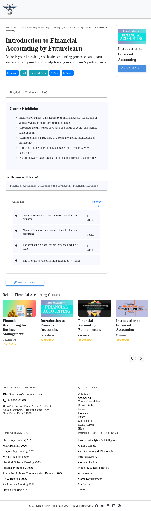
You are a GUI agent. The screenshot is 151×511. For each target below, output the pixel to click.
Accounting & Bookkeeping (51, 27)
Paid (24, 73)
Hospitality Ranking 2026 (18, 467)
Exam (81, 416)
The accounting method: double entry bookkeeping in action (51, 247)
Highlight (15, 92)
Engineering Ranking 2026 (18, 451)
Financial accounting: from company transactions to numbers (50, 217)
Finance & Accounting (27, 27)
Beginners (67, 73)
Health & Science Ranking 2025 (22, 462)
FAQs (45, 92)
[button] (132, 358)
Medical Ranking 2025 (16, 456)
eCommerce (85, 473)
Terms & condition (89, 401)
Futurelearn (12, 73)
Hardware (84, 484)
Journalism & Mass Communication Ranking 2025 (32, 473)
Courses (83, 413)
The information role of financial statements (46, 260)
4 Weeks (54, 73)
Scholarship (85, 420)
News (81, 409)
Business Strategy (88, 456)
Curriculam (31, 92)
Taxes (81, 489)
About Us (84, 393)
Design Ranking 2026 (15, 489)
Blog (81, 428)
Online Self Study (38, 73)
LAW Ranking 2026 (15, 478)
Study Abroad (86, 424)
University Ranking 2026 (17, 440)
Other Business (87, 445)
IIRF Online (11, 27)
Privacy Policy (86, 405)
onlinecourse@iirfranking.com (24, 394)
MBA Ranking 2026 (15, 445)
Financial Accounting (74, 27)
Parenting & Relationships (93, 467)
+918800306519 (16, 400)
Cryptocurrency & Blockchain (95, 451)
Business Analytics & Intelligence (97, 440)
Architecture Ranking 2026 (18, 484)
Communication (87, 462)
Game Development (90, 478)
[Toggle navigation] (143, 9)
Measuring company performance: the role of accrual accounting (50, 232)
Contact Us (84, 397)
